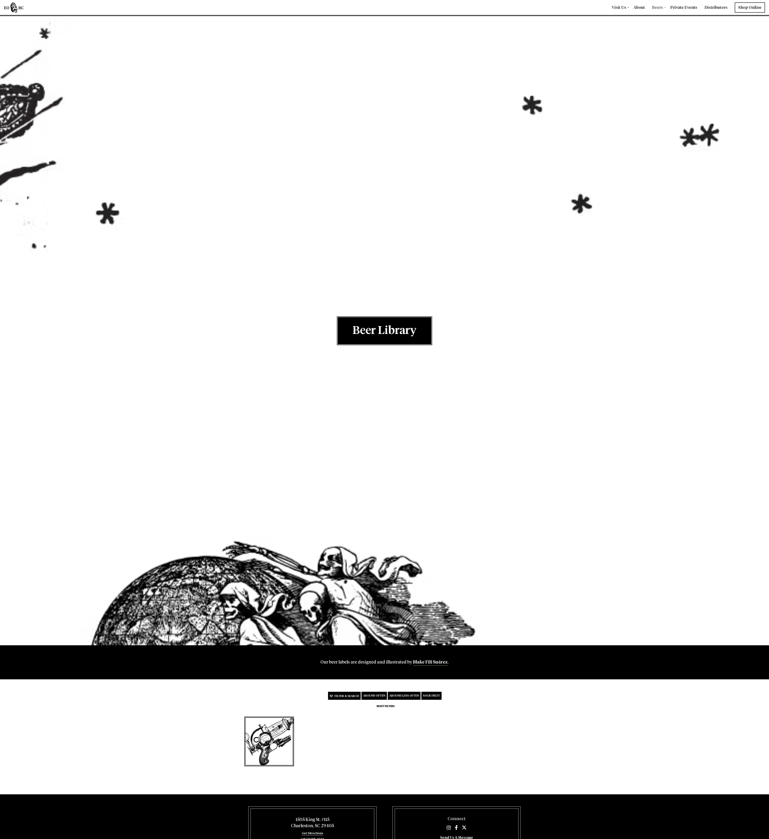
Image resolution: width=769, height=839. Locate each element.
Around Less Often (404, 695)
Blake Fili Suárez (430, 662)
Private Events (683, 8)
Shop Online (750, 7)
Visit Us (619, 8)
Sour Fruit (431, 695)
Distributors (716, 8)
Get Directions (312, 833)
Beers (657, 8)
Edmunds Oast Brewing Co (26, 7)
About (639, 8)
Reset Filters (386, 706)
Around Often (374, 695)
